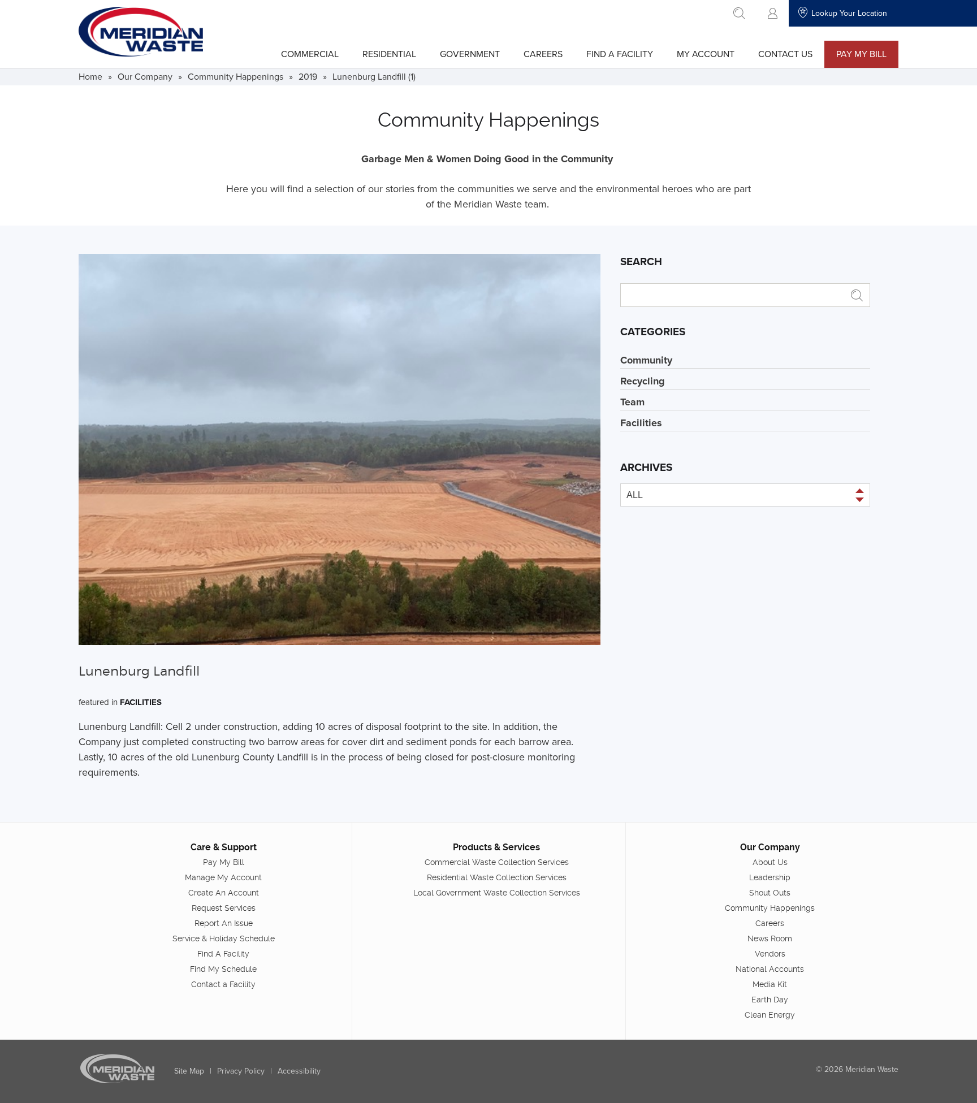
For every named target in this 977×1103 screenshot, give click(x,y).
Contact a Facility (223, 984)
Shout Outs (769, 892)
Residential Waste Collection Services (497, 877)
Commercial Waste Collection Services (497, 862)
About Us (770, 862)
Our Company (145, 76)
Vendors (770, 953)
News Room (769, 938)
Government (470, 53)
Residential (389, 53)
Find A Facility (619, 53)
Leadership (769, 877)
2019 (308, 76)
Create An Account (223, 892)
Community (646, 360)
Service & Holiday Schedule (223, 938)
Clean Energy (770, 1014)
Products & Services (496, 847)
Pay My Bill (861, 53)
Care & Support (224, 847)
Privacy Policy (241, 1070)
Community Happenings (235, 76)
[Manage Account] (772, 13)
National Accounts (770, 969)
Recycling (642, 381)
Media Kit (770, 984)
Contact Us (785, 53)
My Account (705, 53)
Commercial (310, 53)
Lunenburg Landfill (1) (374, 76)
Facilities (141, 702)
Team (632, 402)
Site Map (189, 1070)
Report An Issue (223, 923)
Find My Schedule (223, 969)
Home (90, 76)
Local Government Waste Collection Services (496, 892)
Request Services (224, 907)
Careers (543, 53)
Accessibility (299, 1070)
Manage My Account (223, 877)
